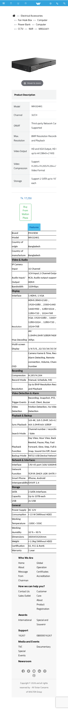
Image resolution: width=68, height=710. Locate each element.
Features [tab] (34, 227)
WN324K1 (44, 29)
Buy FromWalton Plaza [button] (25, 212)
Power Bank (24, 24)
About (21, 567)
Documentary (44, 646)
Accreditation (43, 576)
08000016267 (44, 635)
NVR (31, 29)
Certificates (42, 571)
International (25, 620)
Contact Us (24, 591)
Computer (42, 20)
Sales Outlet (24, 595)
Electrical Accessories (32, 15)
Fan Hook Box (25, 20)
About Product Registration (43, 604)
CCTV (20, 29)
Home (21, 563)
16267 (21, 635)
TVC (20, 646)
